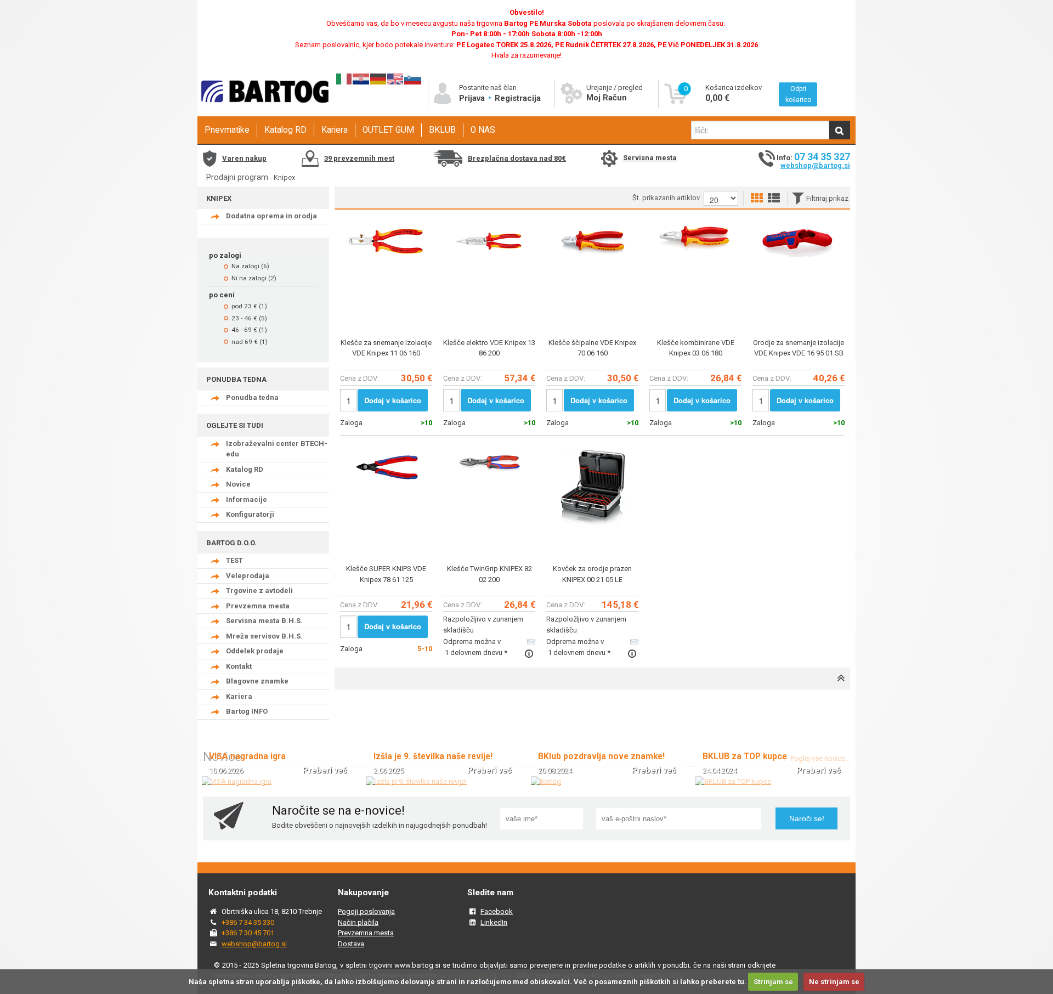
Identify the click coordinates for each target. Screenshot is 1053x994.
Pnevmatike (227, 130)
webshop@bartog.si (815, 165)
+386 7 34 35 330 (248, 922)
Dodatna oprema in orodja (271, 216)
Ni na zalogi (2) (253, 278)
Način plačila (358, 922)
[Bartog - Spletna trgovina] (263, 113)
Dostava (351, 944)
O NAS (483, 130)
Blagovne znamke (257, 681)
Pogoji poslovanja (366, 911)
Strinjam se (773, 982)
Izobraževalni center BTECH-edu (276, 449)
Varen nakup (244, 158)
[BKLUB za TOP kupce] (733, 781)
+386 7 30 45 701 (248, 933)
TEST (234, 560)
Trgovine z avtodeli (259, 590)
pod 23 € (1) (249, 306)
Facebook (496, 911)
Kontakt (239, 666)
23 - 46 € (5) (249, 318)
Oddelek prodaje (255, 651)
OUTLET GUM (388, 130)
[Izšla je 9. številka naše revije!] (416, 781)
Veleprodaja (247, 576)
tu (741, 982)
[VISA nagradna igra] (236, 781)
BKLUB (442, 130)
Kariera (334, 130)
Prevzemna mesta (258, 606)
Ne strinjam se (834, 982)
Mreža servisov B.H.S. (264, 636)
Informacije (246, 499)
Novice (238, 484)
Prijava (473, 98)
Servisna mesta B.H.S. (264, 621)
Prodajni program (237, 177)
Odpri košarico (798, 94)
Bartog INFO (247, 711)
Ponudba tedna (252, 397)
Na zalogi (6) (250, 266)
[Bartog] (546, 781)
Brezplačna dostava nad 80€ (517, 158)
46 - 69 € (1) (249, 330)
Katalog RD (285, 130)
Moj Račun (606, 98)
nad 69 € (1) (249, 342)
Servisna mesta (650, 158)
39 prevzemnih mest (359, 158)
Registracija (518, 98)
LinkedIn (493, 922)
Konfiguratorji (250, 514)
